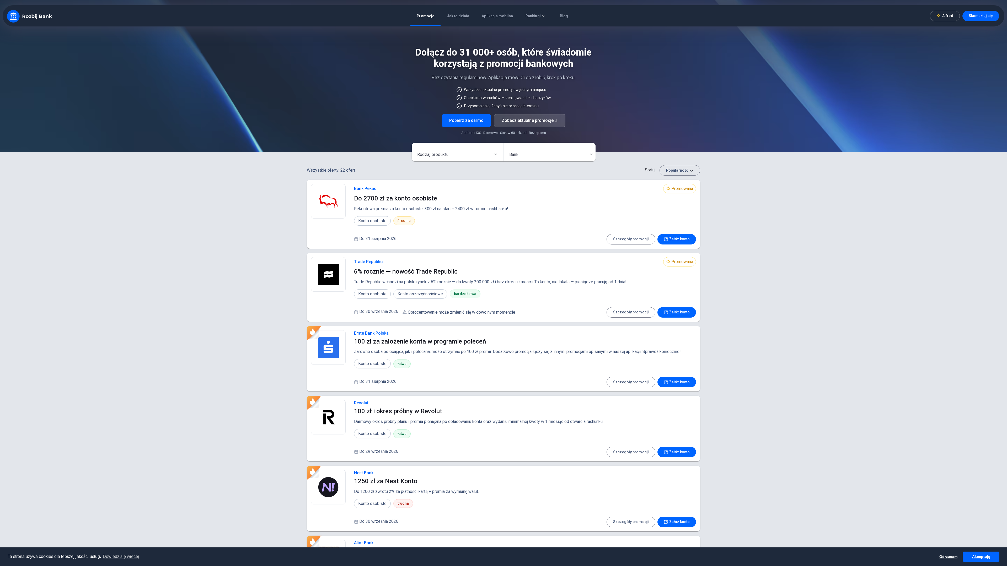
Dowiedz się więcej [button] (121, 556)
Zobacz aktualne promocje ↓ (530, 120)
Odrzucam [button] (948, 556)
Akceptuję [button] (981, 556)
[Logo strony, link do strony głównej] (29, 15)
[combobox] (457, 154)
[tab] (425, 16)
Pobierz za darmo (466, 120)
